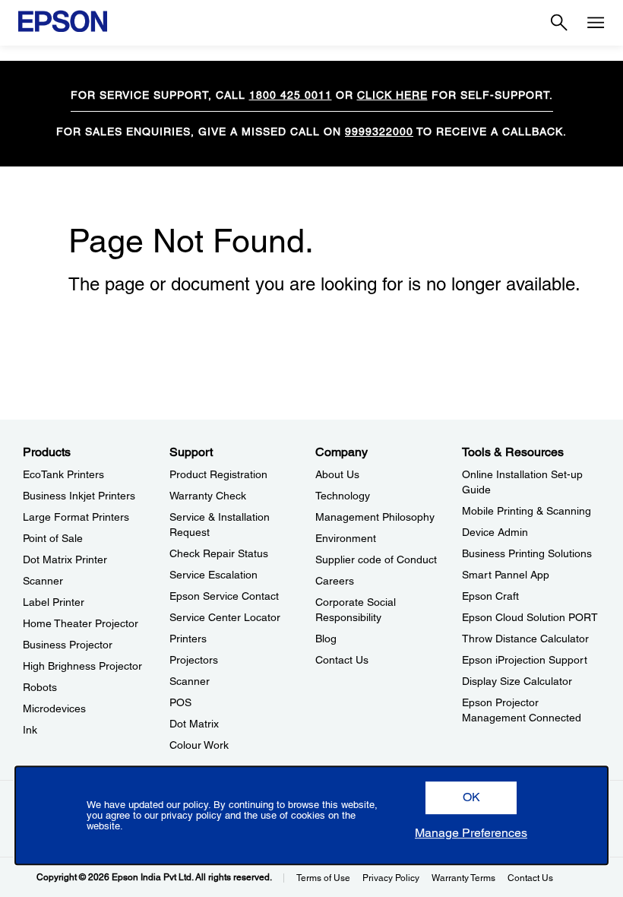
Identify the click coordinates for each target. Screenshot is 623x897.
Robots (40, 687)
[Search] (559, 23)
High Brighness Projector (82, 666)
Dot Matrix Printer (65, 559)
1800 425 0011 (290, 95)
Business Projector (67, 645)
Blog (326, 638)
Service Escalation (213, 575)
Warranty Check (207, 496)
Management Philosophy (375, 517)
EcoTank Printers (63, 474)
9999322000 (379, 131)
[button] (471, 797)
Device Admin (495, 532)
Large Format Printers (76, 517)
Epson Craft (490, 596)
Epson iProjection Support (524, 660)
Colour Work (199, 745)
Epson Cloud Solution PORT (530, 617)
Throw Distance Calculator (525, 638)
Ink (30, 730)
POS (180, 702)
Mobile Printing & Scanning (526, 511)
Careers (334, 581)
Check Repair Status (218, 553)
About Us (337, 474)
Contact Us (341, 660)
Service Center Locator (224, 617)
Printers (188, 638)
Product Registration (218, 474)
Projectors (193, 660)
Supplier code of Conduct (376, 559)
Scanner (43, 581)
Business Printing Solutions (527, 553)
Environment (345, 538)
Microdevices (54, 708)
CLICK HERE (392, 95)
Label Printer (53, 602)
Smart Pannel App (505, 575)
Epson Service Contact (224, 596)
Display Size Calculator (517, 681)
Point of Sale (53, 538)
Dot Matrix (194, 724)
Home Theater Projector (80, 623)
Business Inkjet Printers (79, 496)
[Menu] (595, 23)
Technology (342, 496)
